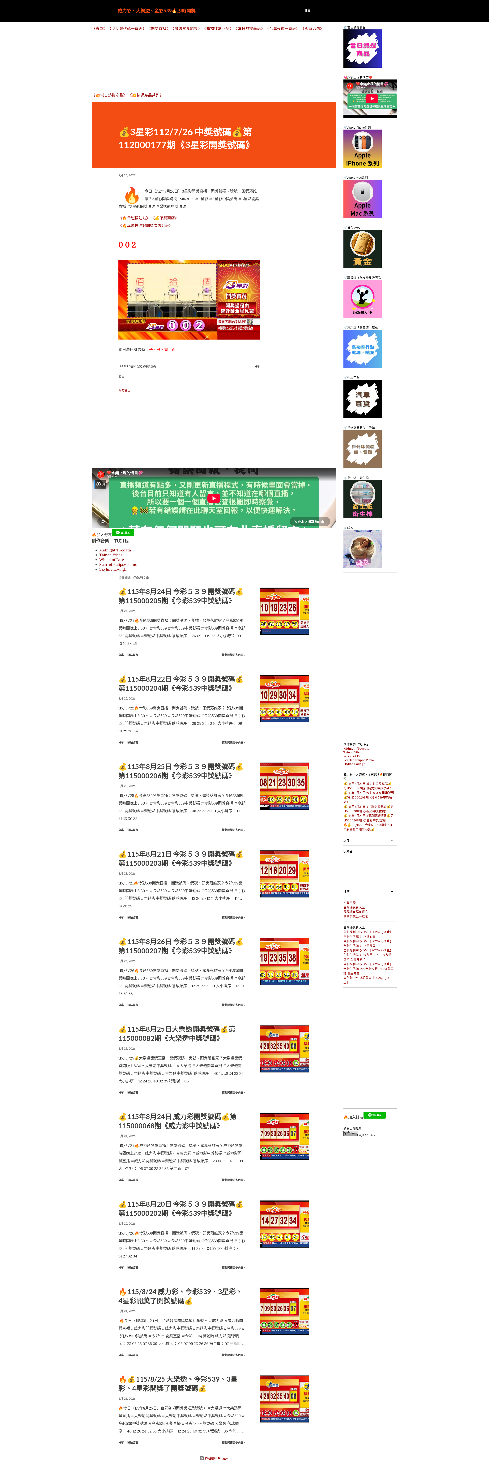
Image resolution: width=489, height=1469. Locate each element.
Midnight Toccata (115, 550)
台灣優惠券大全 (354, 907)
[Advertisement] (206, 61)
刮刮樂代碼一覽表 (355, 916)
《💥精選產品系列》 (145, 95)
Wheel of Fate (111, 559)
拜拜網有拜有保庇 (355, 912)
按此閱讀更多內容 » (233, 654)
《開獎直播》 (158, 28)
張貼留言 (124, 390)
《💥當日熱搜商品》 (109, 95)
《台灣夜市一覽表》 (283, 28)
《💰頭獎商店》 (165, 218)
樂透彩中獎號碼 (146, 366)
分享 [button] (257, 366)
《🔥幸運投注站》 (134, 218)
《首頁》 (99, 28)
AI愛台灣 (349, 903)
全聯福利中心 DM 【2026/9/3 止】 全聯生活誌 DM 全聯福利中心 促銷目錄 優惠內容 (368, 968)
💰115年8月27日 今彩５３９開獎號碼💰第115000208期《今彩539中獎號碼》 (368, 797)
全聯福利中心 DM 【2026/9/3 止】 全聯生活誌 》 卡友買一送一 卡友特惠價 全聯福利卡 (368, 954)
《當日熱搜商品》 (249, 28)
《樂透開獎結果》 (186, 28)
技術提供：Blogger (216, 1458)
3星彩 (132, 366)
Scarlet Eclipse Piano (118, 564)
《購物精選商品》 (217, 28)
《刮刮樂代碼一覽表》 (127, 28)
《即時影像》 (312, 28)
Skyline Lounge (113, 569)
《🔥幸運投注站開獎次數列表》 (145, 225)
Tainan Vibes (110, 554)
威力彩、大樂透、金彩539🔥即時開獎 (157, 10)
